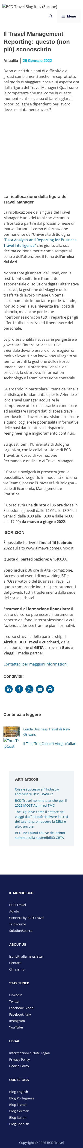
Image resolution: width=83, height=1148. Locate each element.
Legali (45, 1053)
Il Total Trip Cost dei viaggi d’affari (49, 743)
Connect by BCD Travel (26, 917)
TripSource (17, 924)
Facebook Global (21, 1008)
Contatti (15, 963)
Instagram (17, 1021)
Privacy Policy (19, 1059)
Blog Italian (18, 1117)
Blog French (18, 1104)
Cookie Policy (19, 1066)
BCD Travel (17, 905)
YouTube (16, 1027)
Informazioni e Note (25, 1053)
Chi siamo (16, 969)
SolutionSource (21, 930)
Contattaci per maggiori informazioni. (35, 664)
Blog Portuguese (21, 1098)
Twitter (14, 1001)
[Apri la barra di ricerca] (50, 16)
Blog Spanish (19, 1124)
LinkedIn (15, 995)
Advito (14, 911)
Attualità (10, 61)
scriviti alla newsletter (27, 956)
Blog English (18, 1092)
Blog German (19, 1111)
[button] (9, 689)
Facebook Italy (20, 1014)
